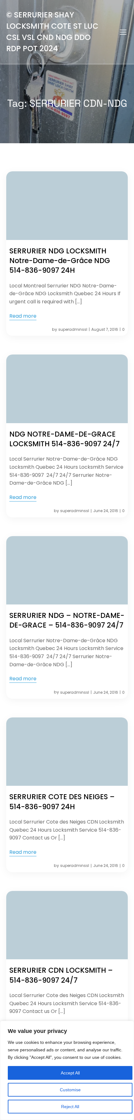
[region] (67, 1070)
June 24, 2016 (105, 510)
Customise (70, 1089)
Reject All (70, 1106)
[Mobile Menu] (123, 32)
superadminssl (72, 329)
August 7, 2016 (104, 329)
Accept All (70, 1072)
